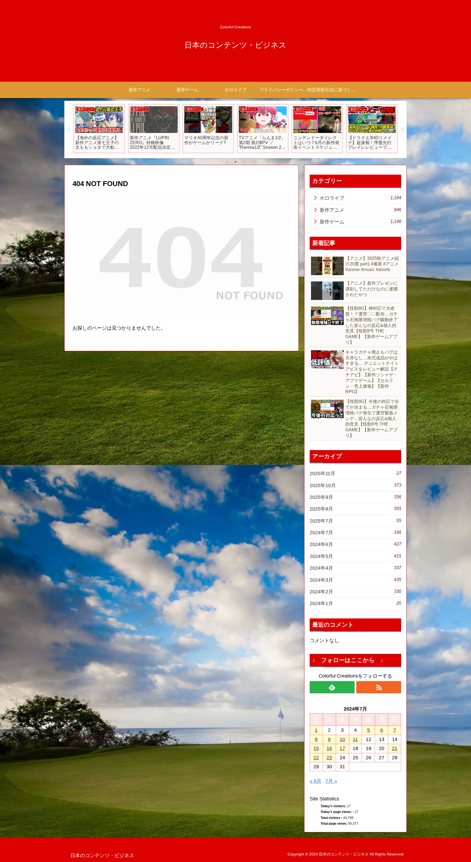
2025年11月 (355, 473)
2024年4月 (355, 568)
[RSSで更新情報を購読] (378, 687)
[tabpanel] (99, 128)
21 (394, 748)
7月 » (331, 781)
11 (355, 739)
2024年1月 (355, 603)
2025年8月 (355, 509)
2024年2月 (355, 591)
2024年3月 (355, 580)
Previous (68, 129)
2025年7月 (355, 521)
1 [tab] (227, 162)
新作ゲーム (360, 221)
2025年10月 (355, 485)
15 (316, 748)
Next (402, 129)
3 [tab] (243, 162)
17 (342, 748)
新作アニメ (360, 210)
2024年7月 (355, 532)
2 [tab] (235, 162)
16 (329, 748)
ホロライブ (360, 198)
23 (329, 757)
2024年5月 (355, 556)
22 (316, 757)
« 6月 (315, 781)
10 (342, 739)
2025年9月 (355, 497)
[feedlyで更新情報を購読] (332, 687)
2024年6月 (355, 544)
